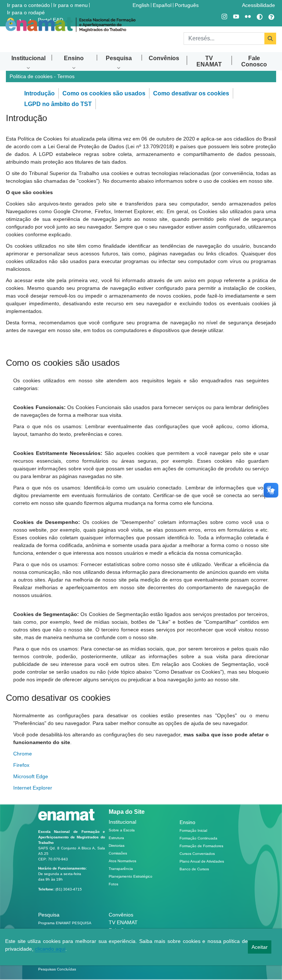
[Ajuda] (271, 17)
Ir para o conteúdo (28, 5)
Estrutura (116, 838)
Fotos (113, 884)
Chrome (22, 754)
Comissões (118, 853)
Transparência (121, 869)
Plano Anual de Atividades (202, 861)
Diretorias (116, 846)
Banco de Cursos (194, 869)
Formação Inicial (193, 830)
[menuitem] (28, 58)
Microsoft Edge (30, 776)
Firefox (21, 765)
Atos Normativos (122, 861)
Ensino (187, 822)
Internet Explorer (32, 788)
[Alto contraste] (259, 17)
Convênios (121, 915)
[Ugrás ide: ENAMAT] (70, 24)
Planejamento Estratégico (130, 876)
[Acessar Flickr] (248, 17)
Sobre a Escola (122, 830)
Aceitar (260, 947)
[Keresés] (270, 38)
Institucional (122, 822)
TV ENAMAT (123, 922)
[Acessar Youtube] (236, 17)
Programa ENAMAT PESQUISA (64, 923)
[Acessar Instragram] (224, 17)
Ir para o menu (70, 5)
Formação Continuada (198, 838)
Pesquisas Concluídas (57, 969)
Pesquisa (48, 915)
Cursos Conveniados (197, 854)
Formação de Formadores (201, 846)
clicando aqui (50, 949)
